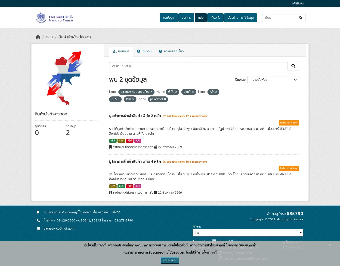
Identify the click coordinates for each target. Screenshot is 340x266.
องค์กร (186, 17)
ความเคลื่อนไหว (173, 51)
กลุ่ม (201, 17)
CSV (121, 141)
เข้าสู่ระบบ (298, 3)
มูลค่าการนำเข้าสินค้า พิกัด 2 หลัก (135, 116)
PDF (130, 141)
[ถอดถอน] (151, 92)
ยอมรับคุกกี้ (170, 260)
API (138, 141)
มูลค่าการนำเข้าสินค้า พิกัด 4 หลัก (135, 161)
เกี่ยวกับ (215, 17)
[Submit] (301, 18)
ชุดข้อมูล (168, 17)
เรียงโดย (240, 80)
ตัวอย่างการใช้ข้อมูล (241, 17)
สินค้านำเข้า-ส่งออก (75, 37)
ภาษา (196, 226)
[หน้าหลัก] (38, 37)
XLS (113, 141)
